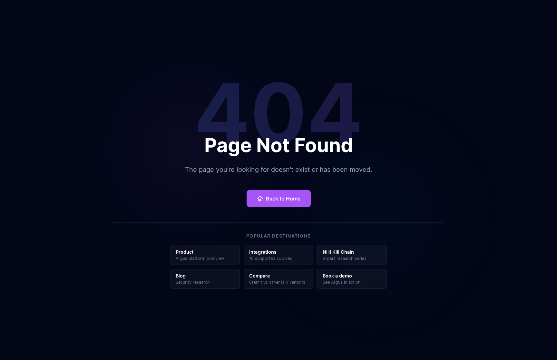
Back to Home (283, 198)
